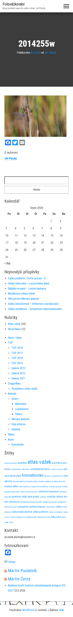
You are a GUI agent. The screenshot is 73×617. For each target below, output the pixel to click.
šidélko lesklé (31, 517)
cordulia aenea (57, 469)
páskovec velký (19, 496)
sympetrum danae (50, 502)
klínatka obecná (19, 481)
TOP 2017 (17, 353)
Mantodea (20, 404)
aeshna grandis (10, 463)
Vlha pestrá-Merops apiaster (23, 298)
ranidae (43, 497)
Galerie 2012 (19, 373)
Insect (15, 398)
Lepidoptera (22, 409)
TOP (10, 342)
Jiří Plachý (50, 52)
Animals (12, 393)
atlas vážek (39, 462)
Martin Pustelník (22, 570)
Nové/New (14, 329)
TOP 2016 (17, 358)
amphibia (22, 462)
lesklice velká (11, 486)
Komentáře (18, 444)
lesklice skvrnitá (58, 481)
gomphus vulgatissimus (53, 476)
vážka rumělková (55, 512)
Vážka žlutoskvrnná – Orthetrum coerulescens (33, 303)
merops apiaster (55, 486)
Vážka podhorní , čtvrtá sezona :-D (27, 278)
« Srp (7, 263)
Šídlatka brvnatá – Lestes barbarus (27, 288)
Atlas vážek (14, 324)
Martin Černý (19, 579)
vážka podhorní (40, 511)
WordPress (28, 610)
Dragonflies (14, 383)
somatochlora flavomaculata (31, 502)
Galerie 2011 (19, 378)
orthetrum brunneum (48, 491)
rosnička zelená (55, 496)
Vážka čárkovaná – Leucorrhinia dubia (28, 283)
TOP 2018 (17, 348)
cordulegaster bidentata (20, 469)
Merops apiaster (21, 419)
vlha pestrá (50, 507)
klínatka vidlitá (32, 481)
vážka (58, 506)
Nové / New (14, 337)
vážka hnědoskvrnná (22, 511)
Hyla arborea (19, 424)
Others (18, 414)
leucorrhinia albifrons (39, 486)
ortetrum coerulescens (29, 492)
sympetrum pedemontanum (32, 506)
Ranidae (16, 429)
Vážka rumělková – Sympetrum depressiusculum (35, 309)
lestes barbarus (24, 486)
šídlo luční (56, 517)
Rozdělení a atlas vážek (24, 388)
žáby (11, 522)
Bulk (61, 610)
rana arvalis (33, 496)
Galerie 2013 (19, 368)
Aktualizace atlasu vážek (21, 293)
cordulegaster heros (40, 469)
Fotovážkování (14, 4)
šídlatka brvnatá (43, 517)
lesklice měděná (45, 481)
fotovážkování (33, 475)
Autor (11, 439)
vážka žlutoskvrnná (18, 517)
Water (11, 434)
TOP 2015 (17, 363)
